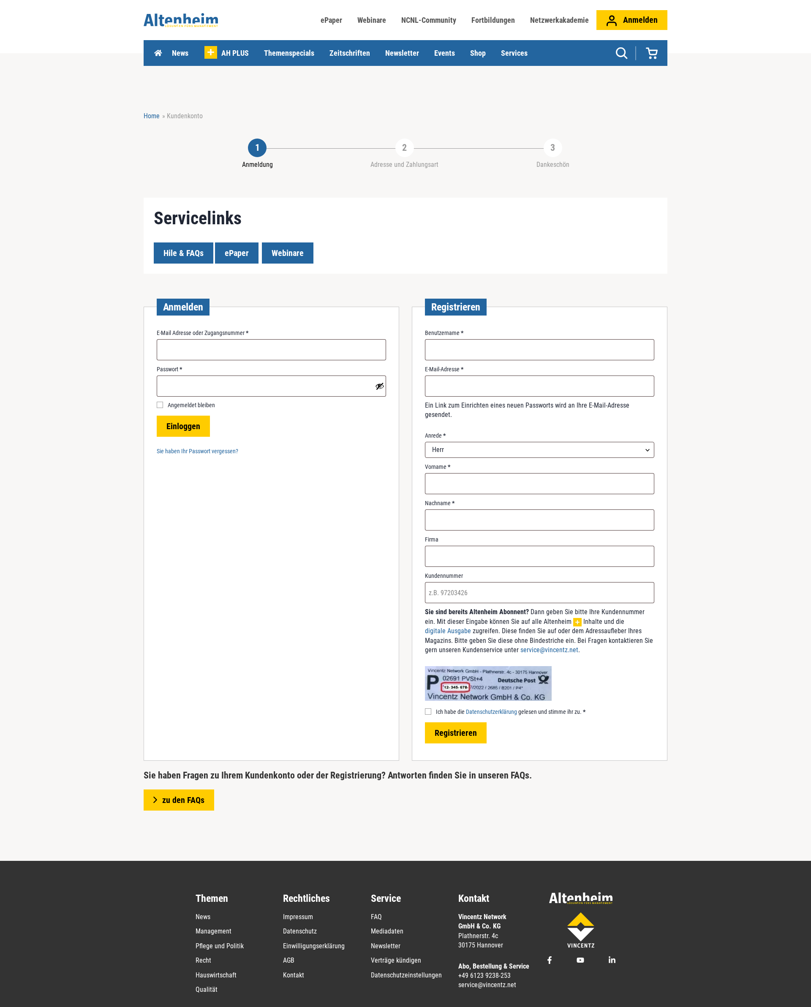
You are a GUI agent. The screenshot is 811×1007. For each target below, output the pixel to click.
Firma (431, 539)
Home (158, 53)
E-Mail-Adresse (444, 369)
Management (213, 931)
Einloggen (183, 426)
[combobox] (539, 450)
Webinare (371, 20)
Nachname (439, 503)
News (180, 53)
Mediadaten (387, 931)
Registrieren (456, 733)
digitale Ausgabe (448, 631)
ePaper (331, 20)
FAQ (376, 917)
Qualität (207, 989)
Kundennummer (444, 575)
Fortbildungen (493, 20)
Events (444, 53)
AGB (288, 960)
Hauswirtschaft (216, 975)
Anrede (435, 435)
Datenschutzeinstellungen (406, 975)
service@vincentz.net (549, 650)
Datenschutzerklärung (491, 711)
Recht (203, 960)
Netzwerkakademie (559, 20)
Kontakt (293, 975)
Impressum (298, 917)
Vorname (437, 466)
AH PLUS (235, 53)
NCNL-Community (428, 20)
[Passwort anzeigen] (379, 386)
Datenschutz (300, 931)
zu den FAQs (183, 800)
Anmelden (639, 20)
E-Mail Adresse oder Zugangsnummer (202, 333)
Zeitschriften (349, 53)
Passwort (169, 369)
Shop (478, 53)
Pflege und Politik (220, 946)
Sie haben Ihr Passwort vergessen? (197, 451)
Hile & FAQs (183, 253)
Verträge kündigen (396, 960)
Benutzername (444, 333)
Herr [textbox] (438, 450)
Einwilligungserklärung (314, 946)
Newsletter (402, 53)
